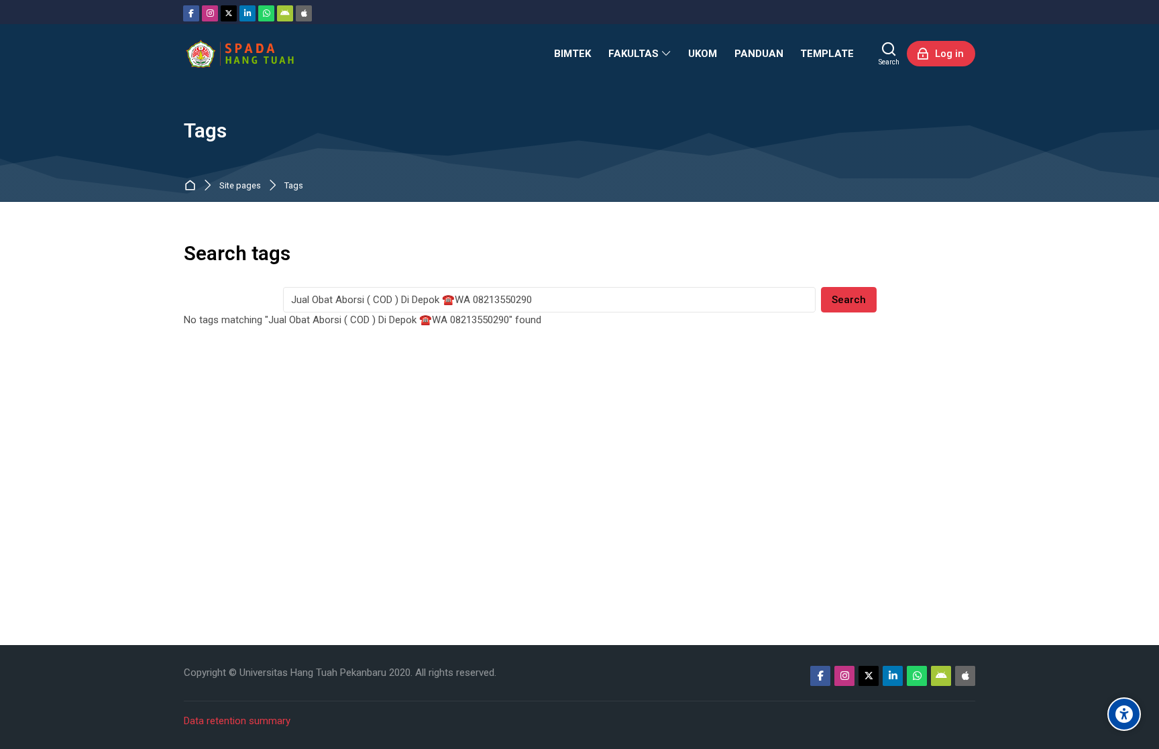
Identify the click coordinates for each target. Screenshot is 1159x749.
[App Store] (304, 13)
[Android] (285, 13)
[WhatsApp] (266, 13)
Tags (293, 186)
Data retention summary (237, 721)
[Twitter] (229, 13)
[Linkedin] (247, 13)
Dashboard (193, 186)
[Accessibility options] (1124, 714)
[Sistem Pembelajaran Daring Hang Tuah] (239, 54)
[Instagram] (210, 13)
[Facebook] (191, 13)
